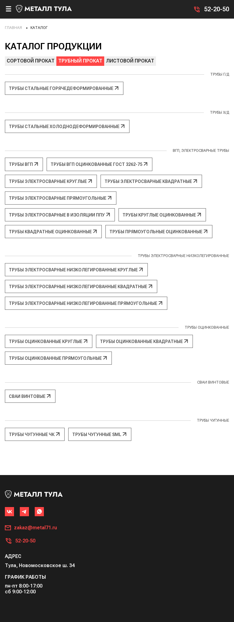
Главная (13, 28)
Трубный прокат (80, 61)
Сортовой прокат (31, 61)
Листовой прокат (130, 61)
